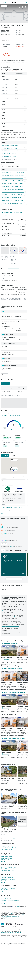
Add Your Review (14, 579)
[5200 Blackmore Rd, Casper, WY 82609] (9, 676)
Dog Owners (18, 550)
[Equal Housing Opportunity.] (16, 943)
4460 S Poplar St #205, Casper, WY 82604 (12, 200)
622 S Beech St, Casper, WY (9, 153)
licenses (11, 913)
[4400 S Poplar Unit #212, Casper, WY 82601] (9, 798)
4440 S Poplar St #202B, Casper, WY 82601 (13, 175)
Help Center (4, 944)
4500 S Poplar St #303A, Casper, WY (11, 148)
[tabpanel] (14, 229)
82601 (18, 297)
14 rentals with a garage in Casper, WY (12, 668)
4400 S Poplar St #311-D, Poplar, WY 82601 (12, 178)
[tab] (5, 383)
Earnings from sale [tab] (7, 212)
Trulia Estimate (7, 69)
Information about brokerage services (10, 918)
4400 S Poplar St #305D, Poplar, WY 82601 (12, 189)
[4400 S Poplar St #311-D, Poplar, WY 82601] (9, 821)
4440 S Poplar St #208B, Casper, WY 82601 (13, 172)
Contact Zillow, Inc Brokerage (7, 920)
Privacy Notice (6, 931)
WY (5, 838)
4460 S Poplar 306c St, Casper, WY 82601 (12, 203)
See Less (5, 375)
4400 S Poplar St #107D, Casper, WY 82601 (12, 186)
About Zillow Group (10, 929)
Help (2, 931)
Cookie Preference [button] (17, 931)
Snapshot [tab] (4, 415)
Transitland (18, 906)
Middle (18, 477)
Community (9, 550)
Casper (4, 610)
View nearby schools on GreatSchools (12, 507)
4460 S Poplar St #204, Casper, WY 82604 (12, 194)
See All (4, 544)
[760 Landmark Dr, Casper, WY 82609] (9, 650)
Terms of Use (15, 930)
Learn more (12, 546)
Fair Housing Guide (18, 929)
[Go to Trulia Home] (14, 2)
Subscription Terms (21, 930)
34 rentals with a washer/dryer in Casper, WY (14, 738)
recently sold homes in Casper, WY (10, 626)
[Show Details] (25, 76)
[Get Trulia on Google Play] (18, 924)
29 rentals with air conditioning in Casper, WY (13, 692)
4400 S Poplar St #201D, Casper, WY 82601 (12, 183)
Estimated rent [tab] (18, 212)
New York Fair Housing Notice (6, 917)
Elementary (11, 477)
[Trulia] (2, 924)
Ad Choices (11, 931)
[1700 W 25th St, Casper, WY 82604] (9, 771)
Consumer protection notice (22, 918)
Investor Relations (9, 930)
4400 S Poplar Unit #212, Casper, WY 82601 (13, 192)
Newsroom (3, 930)
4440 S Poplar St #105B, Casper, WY (11, 145)
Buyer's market (14, 429)
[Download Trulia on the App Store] (9, 924)
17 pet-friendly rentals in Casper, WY (11, 643)
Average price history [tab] (15, 415)
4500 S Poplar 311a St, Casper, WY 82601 (12, 197)
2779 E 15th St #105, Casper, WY (10, 151)
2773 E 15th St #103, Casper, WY (10, 156)
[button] (27, 2)
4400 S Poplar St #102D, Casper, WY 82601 (12, 180)
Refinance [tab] (4, 215)
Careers (24, 929)
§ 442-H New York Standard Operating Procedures (10, 916)
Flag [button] (23, 573)
